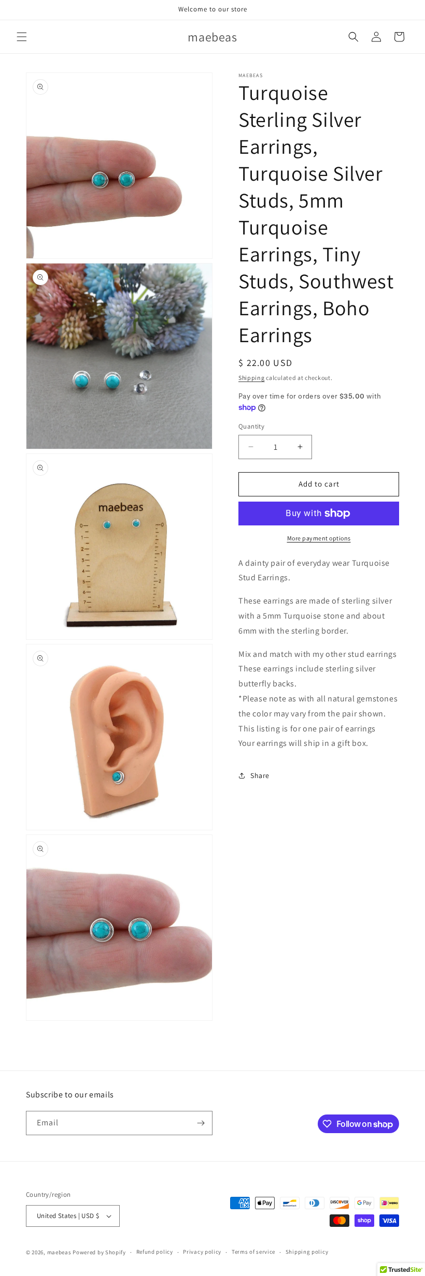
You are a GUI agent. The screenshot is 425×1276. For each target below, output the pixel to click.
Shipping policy (307, 1251)
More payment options (319, 538)
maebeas (59, 1252)
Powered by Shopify (99, 1252)
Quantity (251, 426)
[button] (21, 36)
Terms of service (253, 1251)
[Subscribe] (200, 1123)
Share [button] (260, 775)
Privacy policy (202, 1251)
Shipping (251, 378)
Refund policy (154, 1251)
